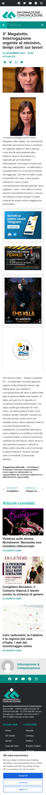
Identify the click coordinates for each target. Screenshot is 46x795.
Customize (23, 782)
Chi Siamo (10, 736)
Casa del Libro (12, 746)
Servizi (8, 741)
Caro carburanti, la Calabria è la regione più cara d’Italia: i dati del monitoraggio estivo (23, 640)
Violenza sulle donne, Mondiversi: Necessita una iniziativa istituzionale (22, 542)
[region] (23, 773)
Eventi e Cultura (33, 746)
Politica (29, 741)
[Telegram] (35, 3)
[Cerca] (42, 25)
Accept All (23, 775)
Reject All (23, 789)
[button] (3, 3)
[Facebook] (18, 3)
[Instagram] (41, 3)
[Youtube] (30, 3)
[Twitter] (24, 3)
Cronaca (30, 736)
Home (8, 730)
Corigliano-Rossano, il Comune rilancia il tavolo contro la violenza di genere (23, 590)
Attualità (9, 56)
